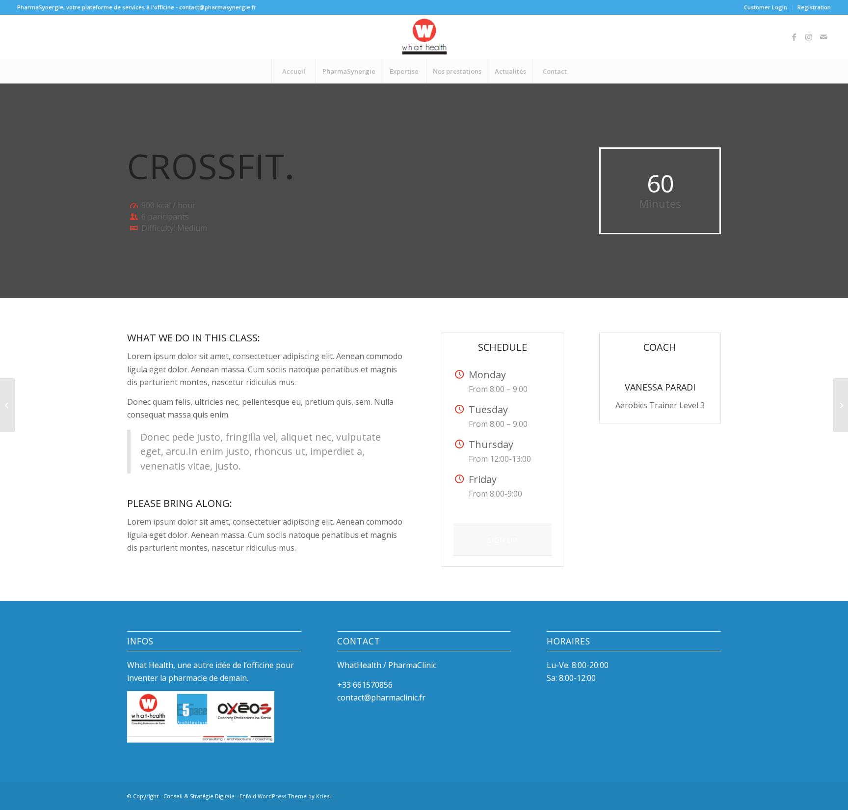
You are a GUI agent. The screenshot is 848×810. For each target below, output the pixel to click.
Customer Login (765, 7)
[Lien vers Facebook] (794, 36)
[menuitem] (766, 7)
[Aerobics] (7, 405)
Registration (814, 7)
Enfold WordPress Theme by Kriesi (285, 796)
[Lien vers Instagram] (808, 36)
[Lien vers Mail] (823, 36)
